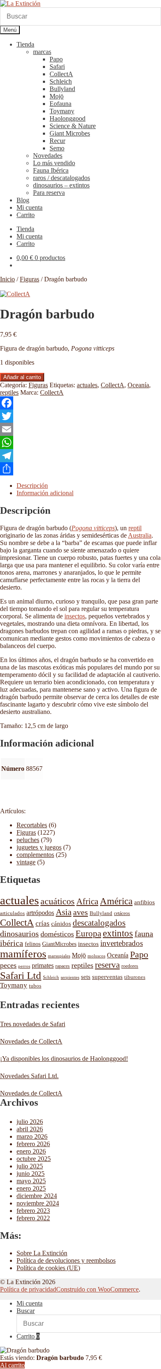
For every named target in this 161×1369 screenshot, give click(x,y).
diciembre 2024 (37, 1195)
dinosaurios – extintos (61, 185)
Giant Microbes (70, 133)
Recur (57, 140)
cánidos (61, 923)
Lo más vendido (54, 162)
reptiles (9, 392)
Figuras (29, 279)
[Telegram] (80, 455)
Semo (57, 148)
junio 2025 (31, 1173)
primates (43, 965)
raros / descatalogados (61, 177)
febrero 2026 (33, 1143)
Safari (57, 66)
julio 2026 (30, 1121)
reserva (107, 964)
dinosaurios (19, 933)
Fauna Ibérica (51, 170)
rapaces (62, 966)
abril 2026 (30, 1129)
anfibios (144, 902)
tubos (35, 986)
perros (24, 966)
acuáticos (57, 901)
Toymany (62, 111)
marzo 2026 (32, 1136)
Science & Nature (73, 125)
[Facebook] (80, 403)
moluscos (96, 955)
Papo (56, 59)
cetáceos (122, 913)
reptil (135, 527)
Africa (87, 901)
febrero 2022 (33, 1218)
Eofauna (60, 103)
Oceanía (138, 384)
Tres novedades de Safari (32, 1023)
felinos (32, 944)
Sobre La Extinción (42, 1253)
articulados (12, 913)
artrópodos (40, 912)
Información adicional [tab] (45, 492)
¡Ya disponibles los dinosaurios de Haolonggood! (64, 1058)
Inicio (7, 279)
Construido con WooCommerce (97, 1289)
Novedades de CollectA (31, 1041)
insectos (74, 616)
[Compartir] (80, 468)
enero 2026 (31, 1151)
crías (43, 923)
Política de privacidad (28, 1289)
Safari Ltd (20, 975)
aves (80, 912)
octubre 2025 (34, 1158)
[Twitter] (80, 416)
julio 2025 (30, 1166)
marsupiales (59, 956)
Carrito (26, 214)
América (116, 901)
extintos (118, 933)
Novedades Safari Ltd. (29, 1075)
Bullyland (62, 88)
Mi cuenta (30, 207)
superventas (107, 977)
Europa (88, 933)
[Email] (80, 429)
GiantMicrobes (59, 944)
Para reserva (49, 192)
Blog (23, 200)
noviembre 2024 (38, 1203)
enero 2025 (31, 1188)
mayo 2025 (31, 1180)
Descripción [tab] (32, 485)
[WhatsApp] (80, 442)
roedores (129, 966)
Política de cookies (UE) (48, 1267)
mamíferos (23, 954)
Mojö (57, 96)
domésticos (57, 934)
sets (85, 977)
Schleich (61, 81)
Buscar (26, 1310)
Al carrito (12, 1365)
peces (8, 965)
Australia (140, 535)
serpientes (70, 977)
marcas (42, 51)
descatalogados (99, 922)
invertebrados (121, 943)
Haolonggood (67, 118)
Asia (63, 912)
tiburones (134, 977)
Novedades (47, 155)
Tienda (25, 44)
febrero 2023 (33, 1210)
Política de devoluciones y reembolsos (66, 1260)
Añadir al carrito (22, 377)
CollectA (61, 73)
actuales (87, 384)
